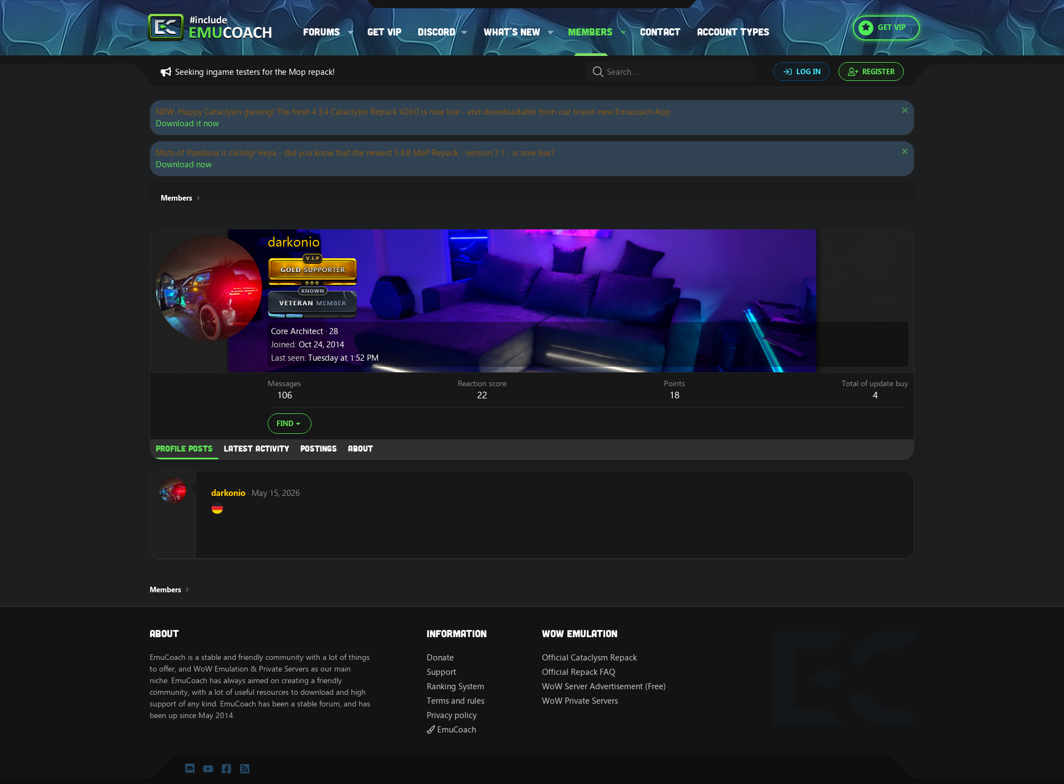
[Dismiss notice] (903, 111)
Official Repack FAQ (578, 672)
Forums (321, 31)
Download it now (187, 123)
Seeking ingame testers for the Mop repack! (255, 72)
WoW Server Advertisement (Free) (604, 686)
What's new (512, 31)
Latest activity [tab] (256, 448)
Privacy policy (452, 715)
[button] (351, 31)
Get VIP (384, 31)
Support (441, 672)
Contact (660, 31)
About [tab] (360, 448)
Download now (184, 164)
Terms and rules (455, 700)
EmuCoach (455, 729)
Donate (440, 657)
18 (674, 395)
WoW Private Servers (580, 700)
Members (590, 31)
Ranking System (455, 686)
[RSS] (244, 769)
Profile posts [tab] (184, 448)
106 (284, 395)
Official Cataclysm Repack (589, 657)
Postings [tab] (318, 448)
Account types (733, 31)
